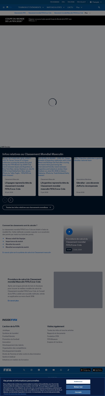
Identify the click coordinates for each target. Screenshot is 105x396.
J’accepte (78, 392)
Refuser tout (78, 387)
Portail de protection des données (15, 394)
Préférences (78, 381)
